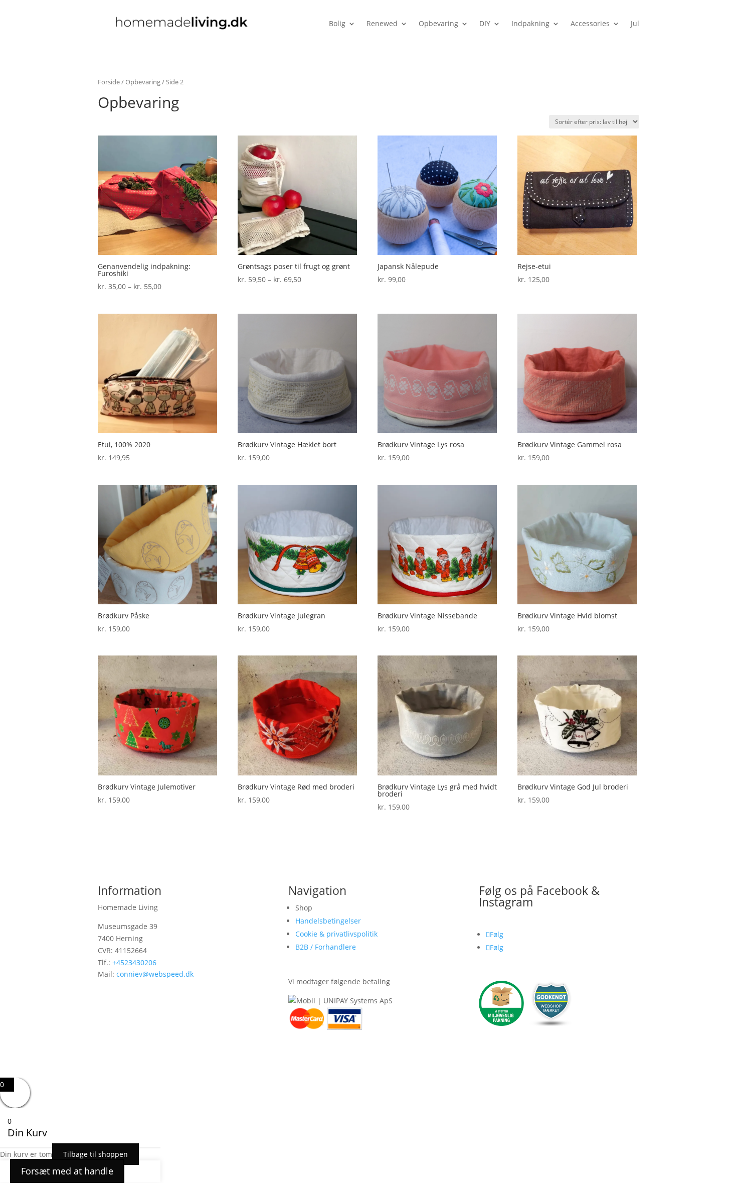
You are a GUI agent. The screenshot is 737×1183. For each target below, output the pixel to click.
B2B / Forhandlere (325, 947)
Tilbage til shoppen (95, 1154)
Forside (109, 81)
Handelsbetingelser (328, 921)
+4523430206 (134, 962)
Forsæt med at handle (67, 1171)
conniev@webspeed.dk (155, 974)
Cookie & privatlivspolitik (336, 934)
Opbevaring (142, 81)
